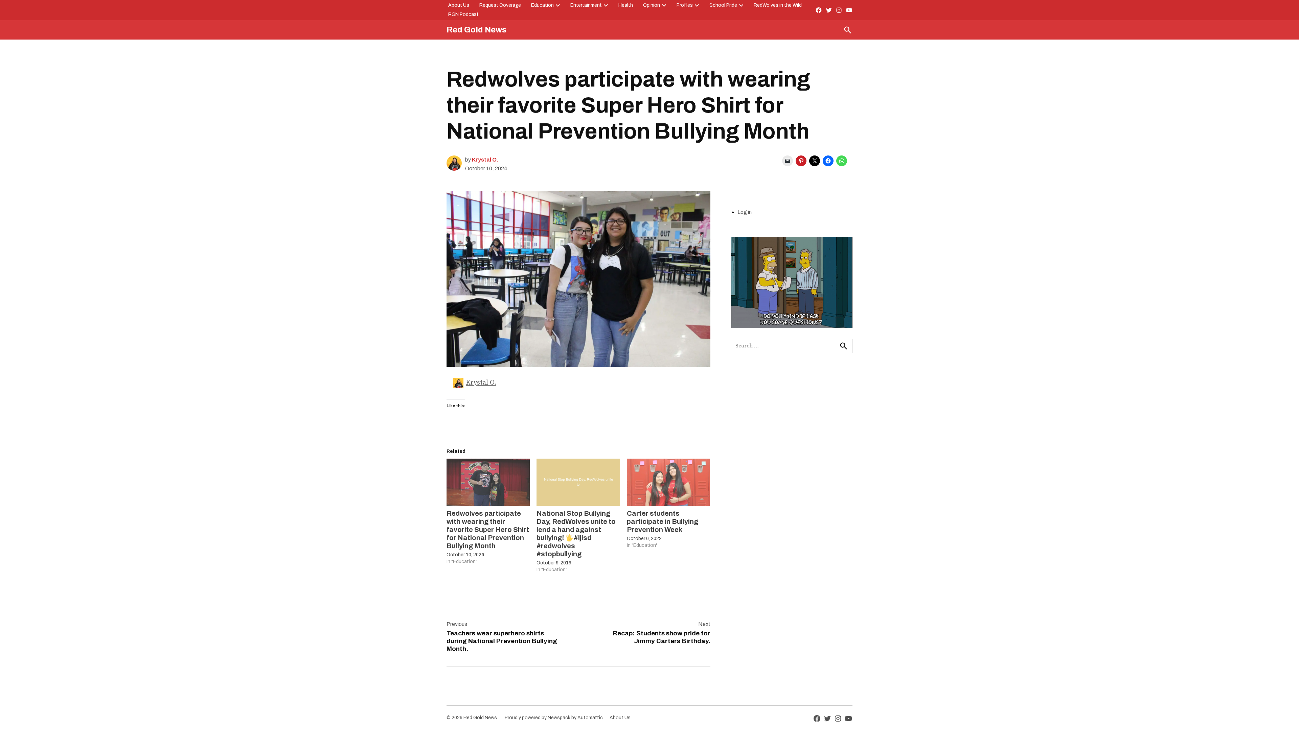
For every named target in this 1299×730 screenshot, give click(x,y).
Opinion (651, 5)
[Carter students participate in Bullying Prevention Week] (668, 482)
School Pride (723, 5)
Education (542, 5)
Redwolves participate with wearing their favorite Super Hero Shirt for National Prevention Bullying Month (488, 530)
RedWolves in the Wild (778, 5)
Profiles (685, 5)
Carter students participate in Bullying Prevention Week (662, 521)
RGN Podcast (463, 14)
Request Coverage (500, 5)
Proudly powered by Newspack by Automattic (554, 717)
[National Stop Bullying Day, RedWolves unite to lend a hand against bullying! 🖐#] (578, 482)
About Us (458, 5)
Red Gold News (476, 29)
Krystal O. (485, 160)
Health (625, 5)
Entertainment (586, 5)
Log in (744, 212)
